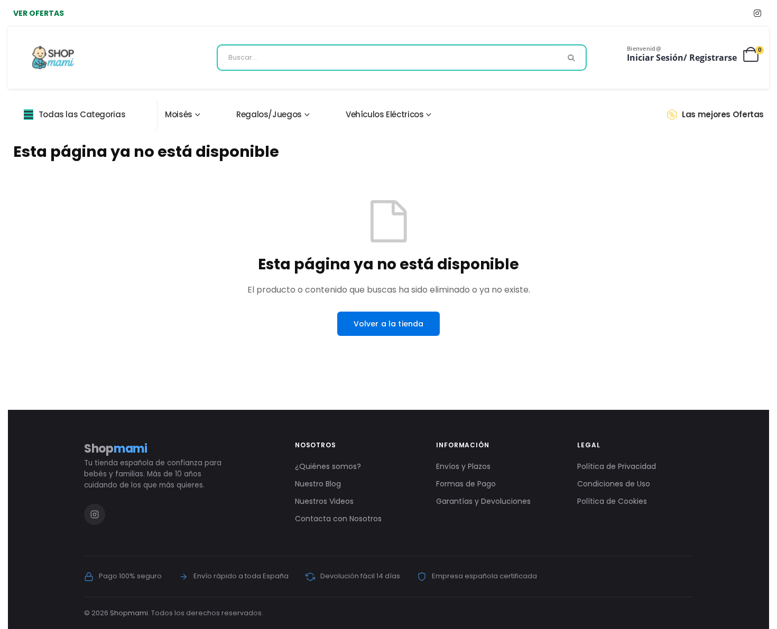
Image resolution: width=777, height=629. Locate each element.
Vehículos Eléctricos (385, 114)
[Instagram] (757, 13)
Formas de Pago (466, 483)
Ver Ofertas (38, 13)
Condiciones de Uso (613, 483)
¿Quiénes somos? (328, 466)
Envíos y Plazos (463, 466)
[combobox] (402, 57)
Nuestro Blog (318, 483)
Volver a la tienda (389, 323)
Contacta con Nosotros (338, 518)
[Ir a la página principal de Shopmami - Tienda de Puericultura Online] (53, 57)
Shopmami (129, 612)
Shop (115, 448)
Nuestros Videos (324, 501)
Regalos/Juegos (269, 114)
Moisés (178, 114)
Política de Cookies (612, 501)
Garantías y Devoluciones (483, 501)
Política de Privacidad (616, 466)
